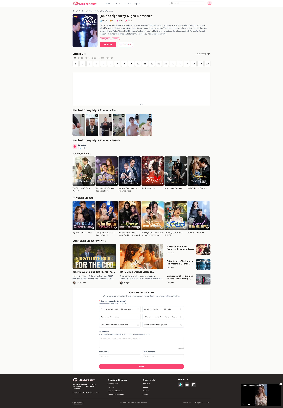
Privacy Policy (199, 402)
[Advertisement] (141, 87)
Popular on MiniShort (116, 394)
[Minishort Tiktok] (180, 384)
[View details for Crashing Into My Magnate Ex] (261, 392)
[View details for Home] (85, 3)
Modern (116, 39)
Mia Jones (170, 253)
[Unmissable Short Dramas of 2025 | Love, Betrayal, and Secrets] (203, 279)
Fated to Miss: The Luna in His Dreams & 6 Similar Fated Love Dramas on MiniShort (180, 262)
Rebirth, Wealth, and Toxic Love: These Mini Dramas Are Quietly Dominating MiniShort (94, 271)
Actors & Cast (113, 384)
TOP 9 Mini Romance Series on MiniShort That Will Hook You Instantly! (141, 271)
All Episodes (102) (202, 54)
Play (109, 44)
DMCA (208, 402)
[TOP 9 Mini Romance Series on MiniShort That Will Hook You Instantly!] (141, 256)
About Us (146, 384)
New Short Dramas (115, 391)
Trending (111, 387)
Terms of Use (187, 402)
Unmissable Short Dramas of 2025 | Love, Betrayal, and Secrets (180, 277)
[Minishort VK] (193, 384)
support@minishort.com (88, 392)
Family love (105, 39)
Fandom (146, 391)
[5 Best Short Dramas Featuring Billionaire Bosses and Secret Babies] (203, 249)
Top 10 (145, 394)
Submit (145, 387)
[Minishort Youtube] (187, 384)
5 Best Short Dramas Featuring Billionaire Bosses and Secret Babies (180, 247)
